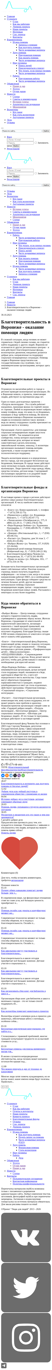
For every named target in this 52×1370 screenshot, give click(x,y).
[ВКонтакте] (3, 775)
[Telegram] (11, 775)
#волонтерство (13, 770)
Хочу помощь (19, 52)
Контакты (17, 37)
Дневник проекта (21, 26)
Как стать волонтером (23, 114)
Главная (11, 16)
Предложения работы (29, 78)
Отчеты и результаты (23, 1111)
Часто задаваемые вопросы (31, 50)
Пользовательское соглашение (27, 1178)
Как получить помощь (29, 47)
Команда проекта (21, 1116)
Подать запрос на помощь (31, 1137)
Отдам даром (19, 91)
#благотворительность (32, 770)
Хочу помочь (19, 1145)
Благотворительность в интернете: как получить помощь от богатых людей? (25, 784)
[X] (15, 775)
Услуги (16, 89)
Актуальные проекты (23, 117)
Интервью (18, 32)
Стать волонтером (27, 1150)
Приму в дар (19, 86)
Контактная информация (25, 1181)
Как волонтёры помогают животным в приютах (25, 1011)
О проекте (12, 19)
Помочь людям (8, 833)
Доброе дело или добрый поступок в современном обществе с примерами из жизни (24, 792)
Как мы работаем (21, 24)
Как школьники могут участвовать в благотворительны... (19, 952)
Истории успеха (21, 102)
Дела (9, 120)
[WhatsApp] (23, 775)
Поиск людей (25, 65)
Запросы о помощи (27, 45)
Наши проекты (20, 29)
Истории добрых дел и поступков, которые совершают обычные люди (22, 800)
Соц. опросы (19, 34)
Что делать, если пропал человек (34, 70)
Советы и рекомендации (25, 99)
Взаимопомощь (14, 39)
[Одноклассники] (7, 775)
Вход (9, 137)
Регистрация (13, 148)
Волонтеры (12, 109)
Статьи (16, 96)
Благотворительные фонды (26, 1119)
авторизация (17, 880)
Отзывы (11, 122)
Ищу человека (20, 63)
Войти (16, 146)
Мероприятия (19, 107)
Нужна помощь (20, 42)
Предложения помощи (29, 55)
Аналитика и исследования (26, 104)
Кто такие (17, 112)
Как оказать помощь (28, 58)
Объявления (13, 83)
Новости (11, 94)
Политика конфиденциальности (28, 1184)
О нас (15, 21)
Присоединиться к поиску (31, 68)
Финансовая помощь (28, 1147)
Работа (16, 76)
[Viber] (19, 775)
